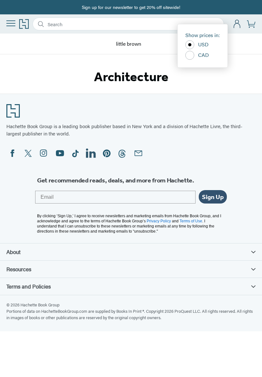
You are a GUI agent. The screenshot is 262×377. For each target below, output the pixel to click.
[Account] (237, 24)
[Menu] (10, 23)
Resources (18, 269)
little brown (128, 44)
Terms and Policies (28, 286)
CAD (203, 54)
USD (203, 44)
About (13, 252)
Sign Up (213, 197)
